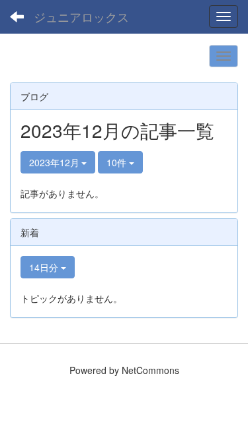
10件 (117, 162)
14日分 (45, 267)
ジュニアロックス (81, 16)
